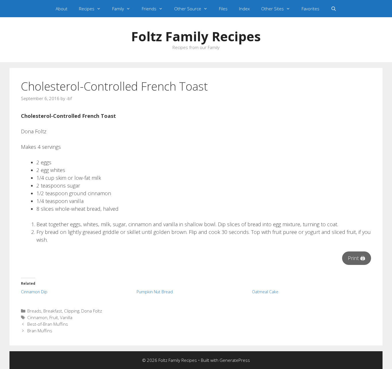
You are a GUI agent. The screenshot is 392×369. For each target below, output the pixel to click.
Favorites (310, 8)
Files (223, 8)
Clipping (71, 311)
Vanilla (66, 317)
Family (118, 8)
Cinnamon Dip (34, 291)
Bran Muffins (39, 330)
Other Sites (272, 8)
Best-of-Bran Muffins (47, 324)
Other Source (187, 8)
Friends (149, 8)
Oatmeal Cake (265, 291)
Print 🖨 (356, 258)
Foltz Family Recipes (196, 36)
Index (244, 8)
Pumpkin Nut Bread (155, 291)
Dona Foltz (91, 311)
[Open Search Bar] (333, 8)
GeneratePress (235, 360)
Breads (34, 311)
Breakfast (52, 311)
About (61, 8)
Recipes (86, 8)
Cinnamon (37, 317)
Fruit (53, 317)
